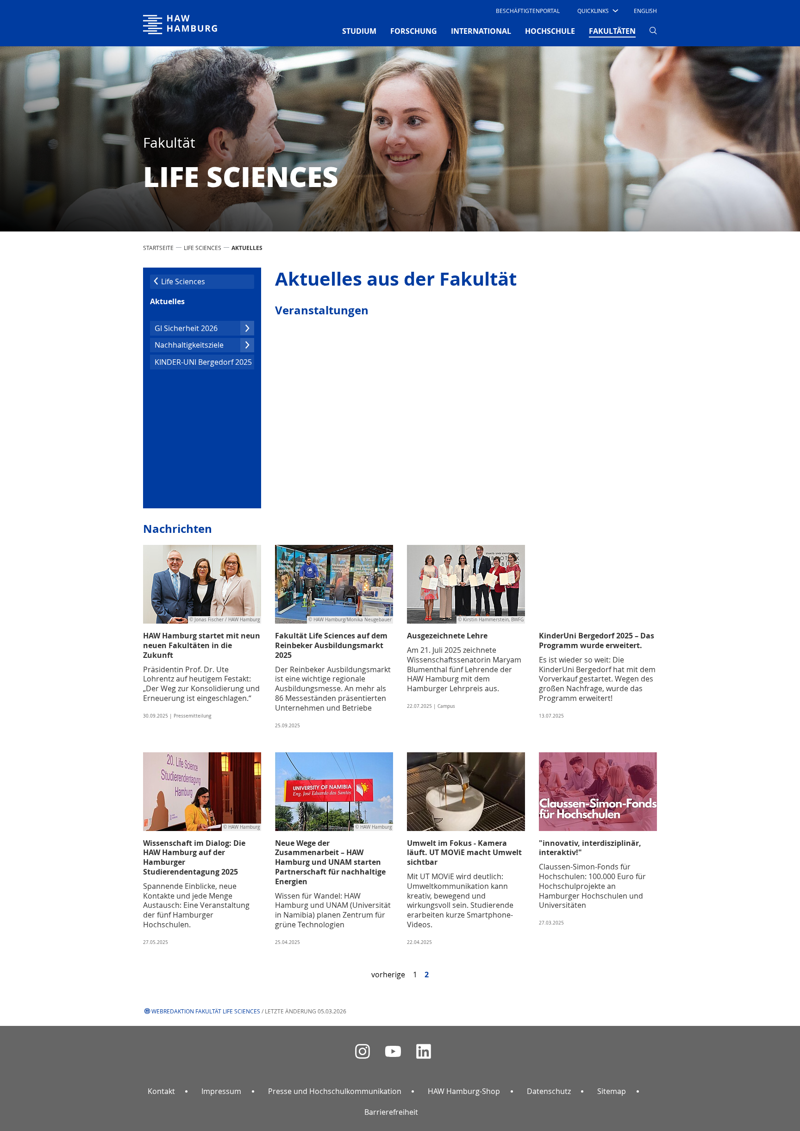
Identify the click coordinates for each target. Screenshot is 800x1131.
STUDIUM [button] (359, 31)
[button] (597, 10)
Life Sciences (202, 247)
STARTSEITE (158, 247)
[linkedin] (423, 1051)
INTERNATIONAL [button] (481, 31)
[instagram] (362, 1051)
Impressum (221, 1091)
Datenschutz (549, 1091)
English (645, 10)
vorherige (388, 974)
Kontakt (161, 1091)
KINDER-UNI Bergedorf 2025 (203, 362)
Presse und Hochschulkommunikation (334, 1091)
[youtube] (393, 1051)
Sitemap (611, 1091)
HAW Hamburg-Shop (464, 1091)
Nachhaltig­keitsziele (189, 345)
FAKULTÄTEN (612, 30)
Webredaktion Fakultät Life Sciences (205, 1011)
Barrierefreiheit (391, 1112)
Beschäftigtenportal (528, 10)
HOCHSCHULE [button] (550, 31)
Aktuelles (167, 301)
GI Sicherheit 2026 (186, 328)
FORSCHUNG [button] (413, 31)
